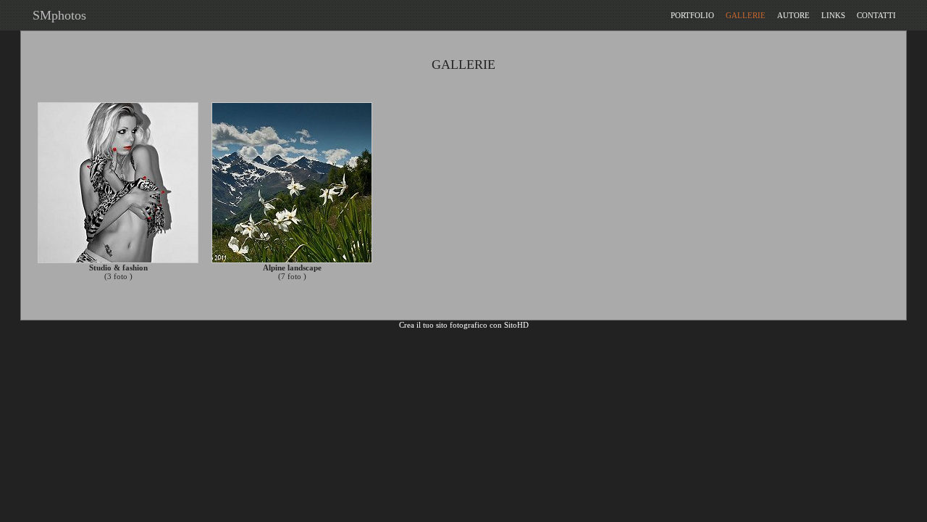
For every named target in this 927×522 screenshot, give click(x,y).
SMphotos (55, 15)
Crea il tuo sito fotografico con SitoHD (464, 324)
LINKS (833, 15)
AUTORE (793, 15)
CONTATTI (876, 15)
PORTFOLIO (692, 15)
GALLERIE (745, 15)
